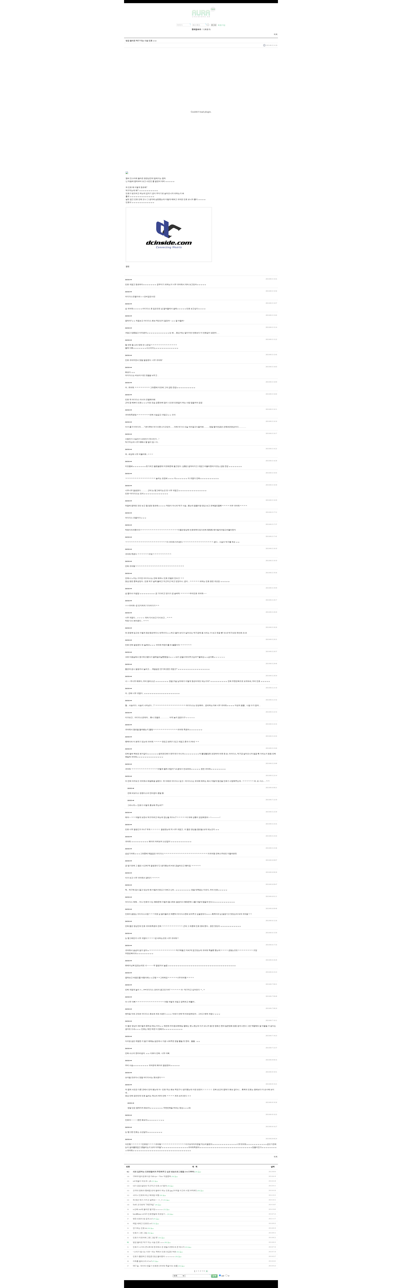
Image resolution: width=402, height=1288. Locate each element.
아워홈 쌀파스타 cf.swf (142, 1261)
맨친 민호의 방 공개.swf (143, 1219)
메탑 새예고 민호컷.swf (142, 1223)
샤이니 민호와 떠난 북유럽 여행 (146, 1195)
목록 (275, 34)
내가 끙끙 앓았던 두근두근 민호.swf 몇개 (150, 1186)
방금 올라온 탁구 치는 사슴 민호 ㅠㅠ (148, 1242)
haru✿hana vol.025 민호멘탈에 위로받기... (150, 1214)
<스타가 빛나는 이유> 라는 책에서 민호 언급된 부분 (154, 1252)
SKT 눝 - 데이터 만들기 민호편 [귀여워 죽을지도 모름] (155, 1266)
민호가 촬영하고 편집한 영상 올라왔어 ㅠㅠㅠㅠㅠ (154, 1256)
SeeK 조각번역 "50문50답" (144, 1205)
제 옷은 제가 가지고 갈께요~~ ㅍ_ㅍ (148, 1200)
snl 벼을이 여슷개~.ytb (142, 1181)
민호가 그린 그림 (140, 1233)
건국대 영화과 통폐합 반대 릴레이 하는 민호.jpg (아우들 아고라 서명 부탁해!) (165, 1190)
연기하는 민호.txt (140, 1228)
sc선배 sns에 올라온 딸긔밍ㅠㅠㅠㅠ (148, 1209)
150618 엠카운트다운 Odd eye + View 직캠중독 (152, 1176)
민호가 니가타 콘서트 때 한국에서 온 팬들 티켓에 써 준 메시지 (159, 1247)
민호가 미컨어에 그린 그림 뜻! (145, 1238)
